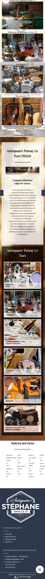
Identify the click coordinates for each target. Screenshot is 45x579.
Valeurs (8, 534)
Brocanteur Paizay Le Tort (19, 470)
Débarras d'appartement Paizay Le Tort (8, 460)
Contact (9, 542)
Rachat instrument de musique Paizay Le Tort (31, 463)
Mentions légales (30, 574)
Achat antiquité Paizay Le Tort (42, 469)
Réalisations (10, 539)
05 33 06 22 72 (10, 565)
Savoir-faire (10, 537)
